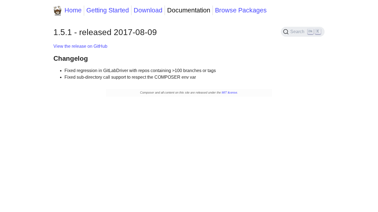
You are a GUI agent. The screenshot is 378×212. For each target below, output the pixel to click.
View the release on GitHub (80, 46)
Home (73, 10)
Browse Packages (241, 10)
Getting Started (107, 10)
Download (148, 10)
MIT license (229, 92)
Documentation (188, 10)
